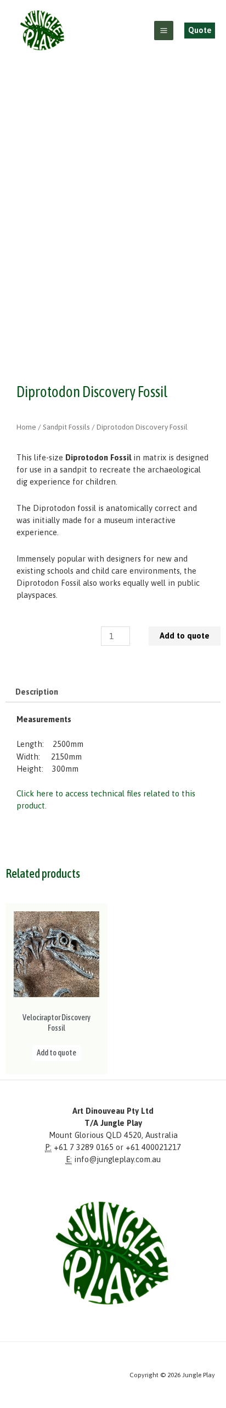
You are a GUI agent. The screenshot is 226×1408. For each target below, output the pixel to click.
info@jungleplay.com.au (117, 1159)
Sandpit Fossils (66, 426)
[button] (199, 30)
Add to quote (185, 635)
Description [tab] (36, 691)
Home (26, 426)
